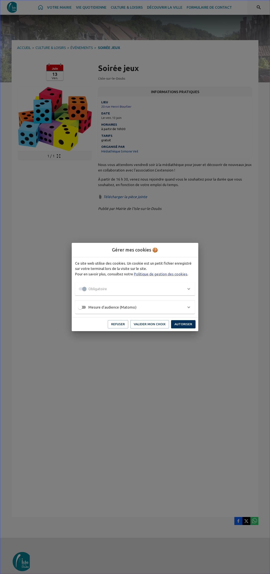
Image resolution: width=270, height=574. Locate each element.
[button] (135, 288)
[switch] (80, 307)
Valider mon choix (150, 324)
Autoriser (183, 324)
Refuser (118, 324)
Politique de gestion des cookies (160, 274)
